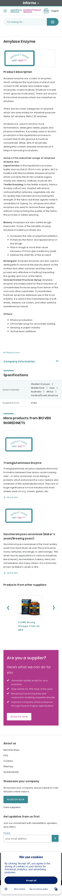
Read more (13, 352)
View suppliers (11, 807)
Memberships (11, 750)
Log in (55, 10)
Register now (19, 716)
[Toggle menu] (5, 11)
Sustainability (11, 772)
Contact (8, 761)
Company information (19, 361)
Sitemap (8, 766)
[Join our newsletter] (46, 10)
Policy (6, 833)
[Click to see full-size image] (29, 58)
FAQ (5, 755)
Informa (31, 2)
